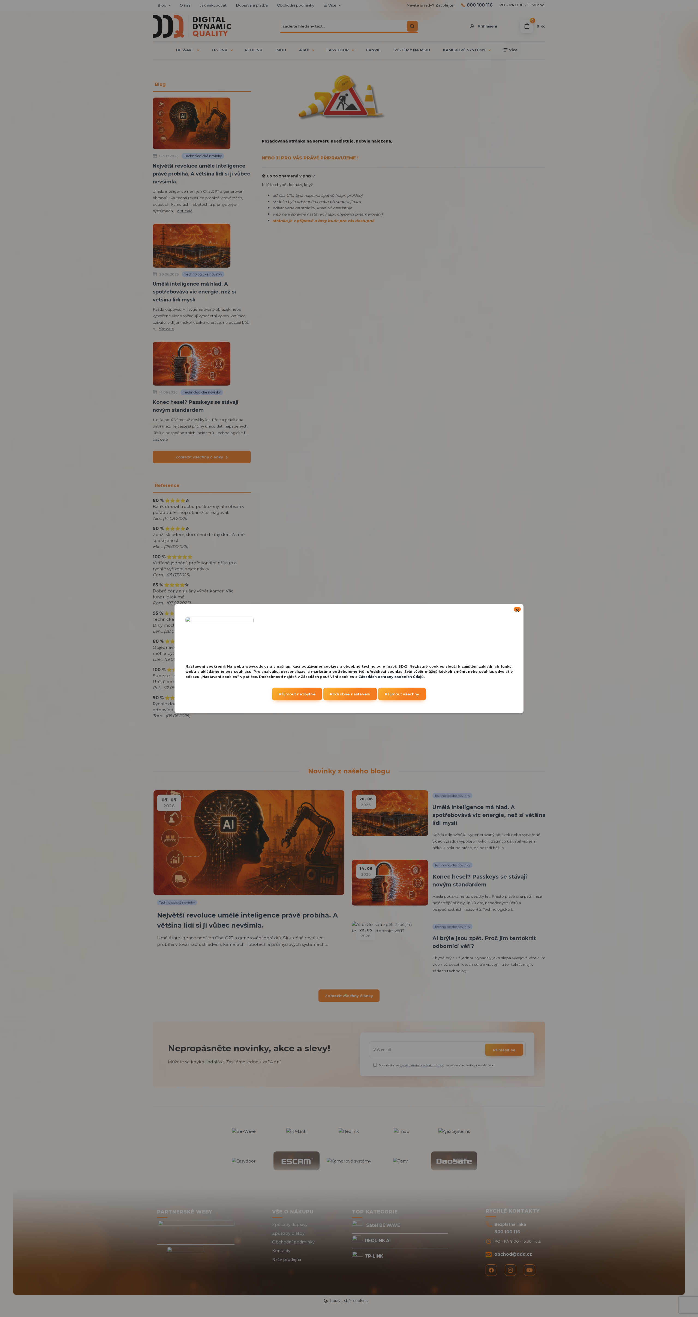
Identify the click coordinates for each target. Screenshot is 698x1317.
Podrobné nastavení (350, 694)
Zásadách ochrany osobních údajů (391, 676)
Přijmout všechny (402, 694)
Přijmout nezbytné (297, 694)
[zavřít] (517, 609)
